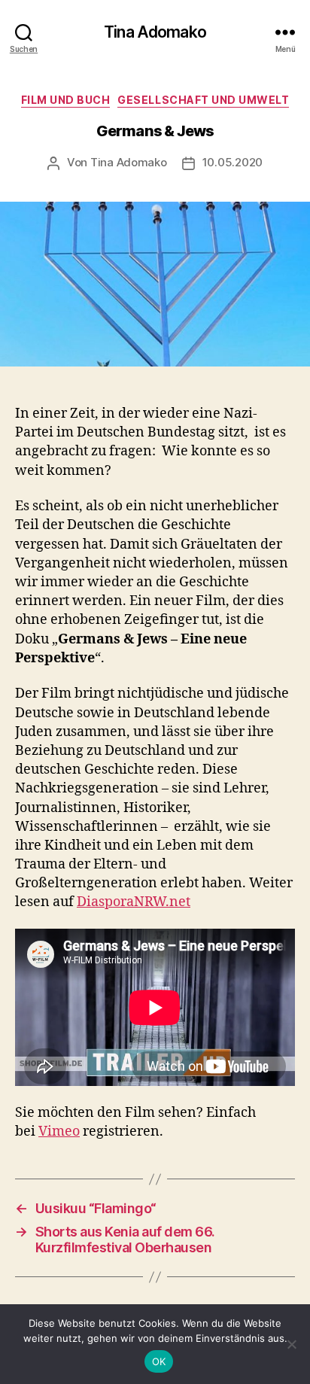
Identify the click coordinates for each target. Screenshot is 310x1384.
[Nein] (291, 1344)
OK (159, 1361)
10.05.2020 (232, 162)
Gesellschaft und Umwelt (203, 99)
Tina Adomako (155, 32)
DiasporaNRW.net (133, 902)
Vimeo (59, 1131)
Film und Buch (66, 99)
